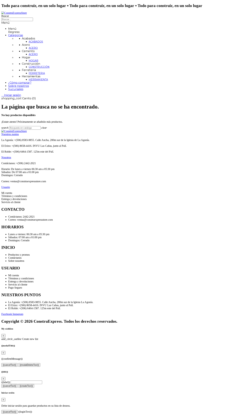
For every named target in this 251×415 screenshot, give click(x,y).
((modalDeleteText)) (29, 365)
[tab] (125, 134)
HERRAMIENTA (38, 79)
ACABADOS (36, 41)
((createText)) (26, 386)
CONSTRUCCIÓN (39, 66)
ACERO (33, 47)
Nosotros (6, 157)
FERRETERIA (37, 73)
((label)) (5, 382)
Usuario (5, 187)
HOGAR (33, 60)
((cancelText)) (9, 365)
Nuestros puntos (10, 134)
